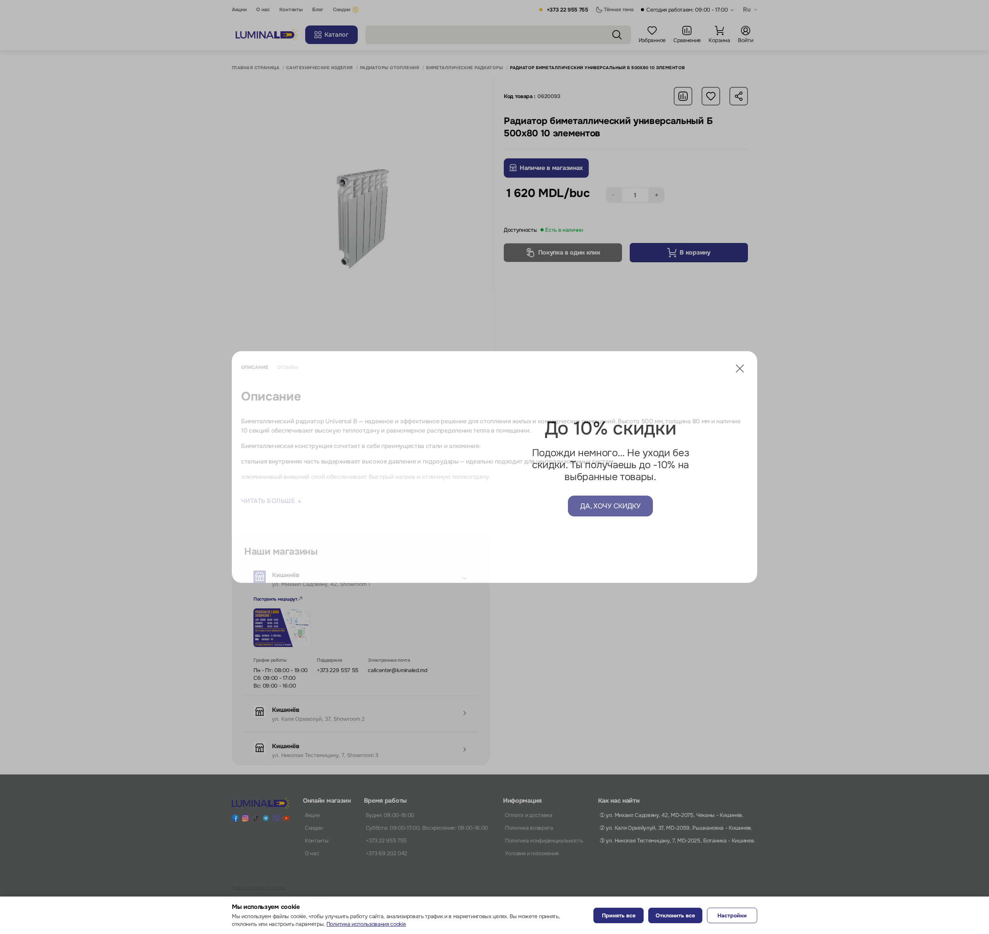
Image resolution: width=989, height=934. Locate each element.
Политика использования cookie (366, 923)
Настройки (732, 915)
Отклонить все (675, 915)
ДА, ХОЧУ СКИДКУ (610, 506)
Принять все (619, 915)
